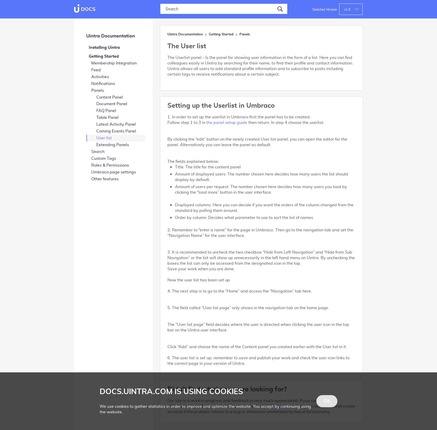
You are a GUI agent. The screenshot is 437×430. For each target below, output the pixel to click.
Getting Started (104, 56)
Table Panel (107, 118)
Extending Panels (112, 145)
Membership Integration (114, 63)
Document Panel (111, 104)
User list (104, 138)
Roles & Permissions (110, 165)
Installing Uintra (104, 48)
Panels (97, 90)
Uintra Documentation (110, 36)
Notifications (103, 84)
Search (97, 152)
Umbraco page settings (113, 172)
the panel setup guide (226, 123)
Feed (96, 70)
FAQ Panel (106, 111)
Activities (100, 77)
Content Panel (109, 97)
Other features (105, 179)
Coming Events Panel (116, 131)
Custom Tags (103, 158)
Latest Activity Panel (116, 124)
